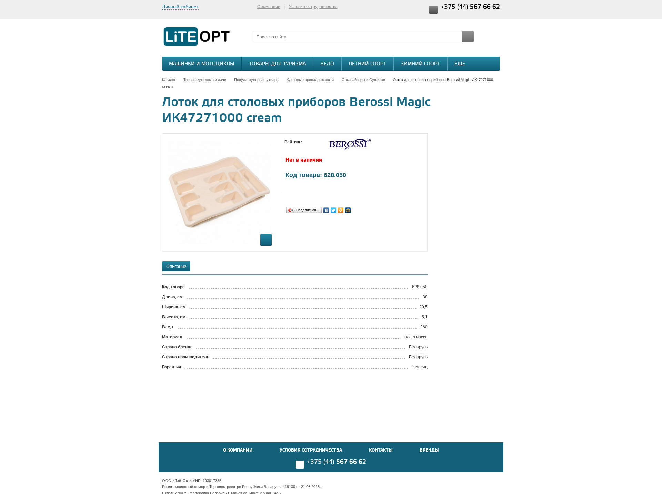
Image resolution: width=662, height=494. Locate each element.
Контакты (381, 450)
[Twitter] (333, 210)
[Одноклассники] (340, 210)
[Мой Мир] (348, 210)
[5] (315, 148)
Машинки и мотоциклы (201, 64)
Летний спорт (367, 64)
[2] (294, 148)
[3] (301, 148)
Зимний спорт (420, 64)
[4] (308, 148)
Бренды (429, 450)
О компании (268, 6)
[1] (287, 148)
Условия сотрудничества (313, 6)
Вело (327, 64)
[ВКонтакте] (326, 210)
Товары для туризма (277, 64)
